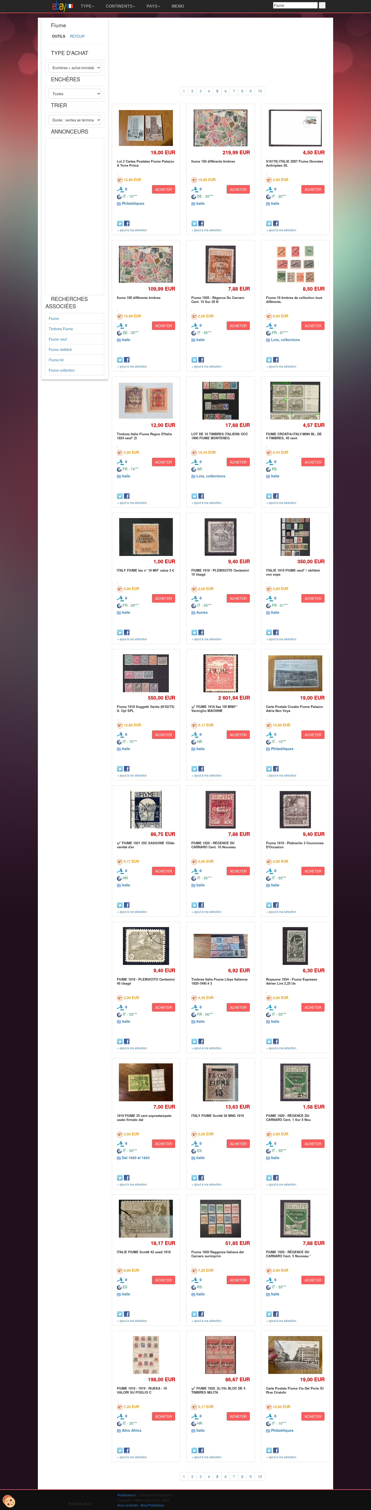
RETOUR (77, 36)
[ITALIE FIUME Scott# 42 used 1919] (146, 1218)
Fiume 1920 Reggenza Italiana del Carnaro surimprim (217, 1253)
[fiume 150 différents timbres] (220, 128)
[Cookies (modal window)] (9, 1501)
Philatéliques (133, 203)
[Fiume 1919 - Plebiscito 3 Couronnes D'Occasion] (295, 809)
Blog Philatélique (152, 1505)
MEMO (177, 6)
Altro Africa (131, 1430)
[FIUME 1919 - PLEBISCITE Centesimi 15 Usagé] (220, 537)
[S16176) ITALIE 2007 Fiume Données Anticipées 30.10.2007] (295, 128)
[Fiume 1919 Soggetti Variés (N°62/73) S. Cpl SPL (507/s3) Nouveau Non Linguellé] (146, 673)
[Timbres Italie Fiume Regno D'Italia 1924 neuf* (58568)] (146, 401)
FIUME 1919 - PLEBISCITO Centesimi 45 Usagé (146, 981)
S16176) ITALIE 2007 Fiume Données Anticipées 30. (294, 163)
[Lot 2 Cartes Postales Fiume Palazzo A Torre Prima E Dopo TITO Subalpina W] (146, 128)
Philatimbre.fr (126, 1495)
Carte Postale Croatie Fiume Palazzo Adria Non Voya (294, 708)
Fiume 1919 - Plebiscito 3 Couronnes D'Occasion (295, 844)
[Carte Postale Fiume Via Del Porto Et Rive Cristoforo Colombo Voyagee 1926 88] (295, 1355)
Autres (202, 612)
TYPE (86, 6)
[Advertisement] (75, 216)
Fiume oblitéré (60, 349)
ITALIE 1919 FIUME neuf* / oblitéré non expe (293, 572)
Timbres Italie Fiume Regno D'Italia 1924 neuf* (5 (144, 435)
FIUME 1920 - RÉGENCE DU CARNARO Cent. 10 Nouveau (213, 844)
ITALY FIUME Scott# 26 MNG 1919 (217, 1115)
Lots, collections (285, 339)
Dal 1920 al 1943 (136, 1157)
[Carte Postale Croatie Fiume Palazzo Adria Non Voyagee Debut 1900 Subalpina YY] (295, 673)
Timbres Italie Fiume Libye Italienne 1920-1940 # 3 (219, 981)
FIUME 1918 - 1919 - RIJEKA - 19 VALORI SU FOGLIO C (142, 1390)
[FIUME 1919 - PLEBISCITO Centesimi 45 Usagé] (146, 946)
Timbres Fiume (61, 328)
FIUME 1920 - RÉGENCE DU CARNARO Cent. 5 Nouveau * (288, 1253)
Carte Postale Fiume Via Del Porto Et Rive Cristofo (295, 1390)
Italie (200, 203)
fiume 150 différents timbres (213, 161)
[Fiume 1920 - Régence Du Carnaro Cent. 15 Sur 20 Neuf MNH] (220, 264)
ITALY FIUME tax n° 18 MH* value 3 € (145, 570)
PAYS (151, 6)
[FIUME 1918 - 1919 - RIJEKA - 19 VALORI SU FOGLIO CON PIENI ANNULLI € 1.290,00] (146, 1355)
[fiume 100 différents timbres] (146, 264)
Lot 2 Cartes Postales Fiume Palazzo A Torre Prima (145, 163)
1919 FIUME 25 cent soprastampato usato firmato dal (144, 1117)
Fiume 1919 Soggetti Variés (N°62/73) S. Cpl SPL (145, 708)
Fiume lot (56, 359)
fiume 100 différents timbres (139, 297)
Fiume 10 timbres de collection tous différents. (294, 299)
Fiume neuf (58, 339)
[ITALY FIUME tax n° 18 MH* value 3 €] (146, 537)
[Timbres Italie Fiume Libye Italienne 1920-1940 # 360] (220, 946)
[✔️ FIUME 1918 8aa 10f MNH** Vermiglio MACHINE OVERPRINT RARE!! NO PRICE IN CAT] (220, 673)
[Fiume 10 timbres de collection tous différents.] (295, 264)
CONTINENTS (118, 6)
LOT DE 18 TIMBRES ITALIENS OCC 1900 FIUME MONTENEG (219, 435)
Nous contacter (127, 1505)
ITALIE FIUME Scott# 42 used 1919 (144, 1251)
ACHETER (163, 189)
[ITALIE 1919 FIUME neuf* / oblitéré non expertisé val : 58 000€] (295, 537)
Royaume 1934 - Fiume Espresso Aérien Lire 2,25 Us (291, 981)
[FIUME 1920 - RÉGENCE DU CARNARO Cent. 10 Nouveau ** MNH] (220, 809)
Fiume (54, 318)
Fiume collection (62, 370)
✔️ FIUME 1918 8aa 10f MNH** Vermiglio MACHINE (214, 708)
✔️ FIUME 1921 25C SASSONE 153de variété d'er (145, 844)
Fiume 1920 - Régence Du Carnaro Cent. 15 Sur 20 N (217, 299)
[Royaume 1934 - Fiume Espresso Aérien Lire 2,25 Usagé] (295, 946)
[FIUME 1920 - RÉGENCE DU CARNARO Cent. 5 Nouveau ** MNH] (295, 1218)
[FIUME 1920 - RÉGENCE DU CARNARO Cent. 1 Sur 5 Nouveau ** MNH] (295, 1082)
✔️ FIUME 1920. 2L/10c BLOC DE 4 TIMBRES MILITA (218, 1390)
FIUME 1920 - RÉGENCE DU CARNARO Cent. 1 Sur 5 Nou (288, 1117)
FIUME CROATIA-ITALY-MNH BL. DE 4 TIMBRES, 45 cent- (294, 435)
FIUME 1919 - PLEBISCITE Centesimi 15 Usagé (220, 572)
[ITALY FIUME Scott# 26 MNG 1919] (220, 1082)
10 (260, 90)
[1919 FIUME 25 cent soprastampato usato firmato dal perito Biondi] (146, 1082)
